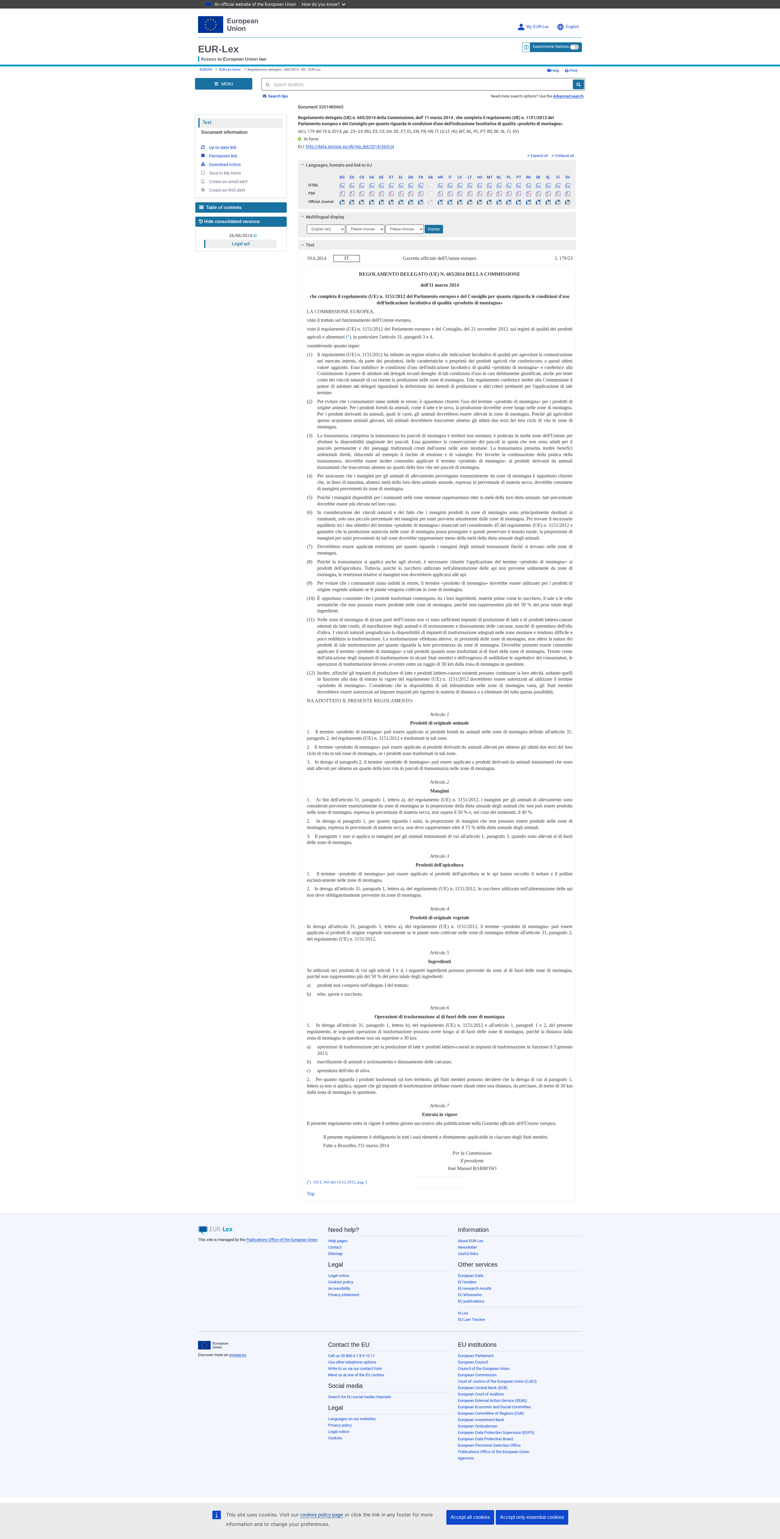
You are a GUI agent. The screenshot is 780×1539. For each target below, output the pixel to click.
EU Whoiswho (470, 1295)
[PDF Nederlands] (499, 193)
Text (207, 122)
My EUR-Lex (537, 27)
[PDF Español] (352, 193)
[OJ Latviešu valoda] (460, 202)
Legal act (241, 243)
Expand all (539, 156)
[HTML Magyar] (479, 185)
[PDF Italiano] (450, 193)
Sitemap (335, 1253)
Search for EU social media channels (359, 1397)
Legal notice (338, 1275)
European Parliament (476, 1355)
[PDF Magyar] (479, 193)
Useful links (468, 1253)
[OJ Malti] (489, 202)
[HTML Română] (528, 185)
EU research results (474, 1288)
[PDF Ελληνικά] (401, 193)
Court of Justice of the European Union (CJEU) (497, 1381)
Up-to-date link (222, 147)
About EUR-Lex (470, 1241)
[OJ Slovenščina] (548, 202)
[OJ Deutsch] (381, 202)
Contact (335, 1247)
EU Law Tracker (471, 1319)
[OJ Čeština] (362, 202)
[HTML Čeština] (362, 185)
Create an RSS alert (227, 190)
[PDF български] (342, 193)
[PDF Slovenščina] (548, 193)
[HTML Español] (352, 185)
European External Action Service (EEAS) (492, 1400)
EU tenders (467, 1282)
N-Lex (463, 1313)
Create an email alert (228, 181)
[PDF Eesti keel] (391, 193)
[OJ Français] (420, 202)
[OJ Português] (518, 202)
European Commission (477, 1375)
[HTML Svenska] (568, 185)
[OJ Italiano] (450, 202)
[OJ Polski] (509, 202)
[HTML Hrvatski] (440, 185)
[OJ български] (342, 202)
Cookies (335, 1438)
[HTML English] (411, 185)
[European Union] (213, 1345)
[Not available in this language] (430, 185)
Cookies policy (340, 1282)
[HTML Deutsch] (381, 185)
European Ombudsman (477, 1426)
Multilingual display (325, 217)
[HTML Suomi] (558, 185)
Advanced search (568, 96)
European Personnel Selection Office (489, 1445)
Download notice (225, 164)
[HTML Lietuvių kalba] (469, 185)
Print (573, 70)
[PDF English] (411, 193)
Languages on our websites (352, 1419)
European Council (473, 1362)
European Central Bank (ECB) (483, 1387)
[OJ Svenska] (568, 202)
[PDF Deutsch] (381, 193)
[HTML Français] (420, 185)
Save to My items (225, 173)
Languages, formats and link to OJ (339, 165)
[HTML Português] (518, 185)
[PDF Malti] (489, 193)
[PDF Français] (420, 193)
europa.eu (237, 1355)
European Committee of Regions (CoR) (491, 1413)
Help (555, 70)
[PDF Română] (528, 193)
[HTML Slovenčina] (538, 185)
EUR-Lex (218, 49)
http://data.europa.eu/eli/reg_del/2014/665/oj (350, 146)
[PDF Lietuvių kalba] (469, 193)
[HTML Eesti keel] (391, 185)
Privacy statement (343, 1295)
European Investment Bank (481, 1419)
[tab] (437, 165)
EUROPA (206, 70)
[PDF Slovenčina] (538, 193)
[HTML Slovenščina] (548, 185)
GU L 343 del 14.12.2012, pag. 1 (340, 1182)
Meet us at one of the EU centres (356, 1375)
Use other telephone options (352, 1362)
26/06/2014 (240, 235)
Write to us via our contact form (355, 1368)
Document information (224, 132)
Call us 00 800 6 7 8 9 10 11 (351, 1355)
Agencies (466, 1458)
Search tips (277, 96)
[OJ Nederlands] (499, 202)
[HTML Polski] (509, 185)
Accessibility (339, 1288)
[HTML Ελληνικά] (401, 185)
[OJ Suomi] (558, 202)
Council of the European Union (483, 1368)
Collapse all (564, 156)
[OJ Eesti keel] (391, 202)
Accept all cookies (470, 1517)
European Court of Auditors (481, 1394)
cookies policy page (321, 1514)
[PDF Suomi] (558, 193)
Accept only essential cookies (532, 1517)
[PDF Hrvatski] (440, 193)
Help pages (338, 1241)
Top (310, 1193)
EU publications (471, 1301)
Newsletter (467, 1247)
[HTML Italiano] (450, 185)
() (348, 336)
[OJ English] (411, 202)
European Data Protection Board (485, 1439)
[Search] (578, 84)
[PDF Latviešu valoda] (460, 193)
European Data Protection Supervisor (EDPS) (496, 1432)
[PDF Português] (518, 193)
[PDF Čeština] (362, 193)
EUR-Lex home (230, 70)
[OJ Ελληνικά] (401, 202)
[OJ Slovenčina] (538, 202)
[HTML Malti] (489, 185)
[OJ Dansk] (371, 202)
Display (434, 229)
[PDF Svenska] (568, 193)
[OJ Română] (528, 202)
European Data (470, 1275)
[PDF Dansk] (371, 193)
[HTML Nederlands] (499, 185)
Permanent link (223, 156)
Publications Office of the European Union (281, 1239)
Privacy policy (340, 1425)
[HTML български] (342, 185)
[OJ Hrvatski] (440, 202)
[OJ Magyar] (479, 202)
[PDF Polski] (509, 193)
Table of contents (223, 207)
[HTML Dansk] (371, 185)
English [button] (572, 27)
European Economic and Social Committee (494, 1407)
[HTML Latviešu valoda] (460, 185)
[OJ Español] (352, 202)
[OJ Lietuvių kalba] (469, 202)
